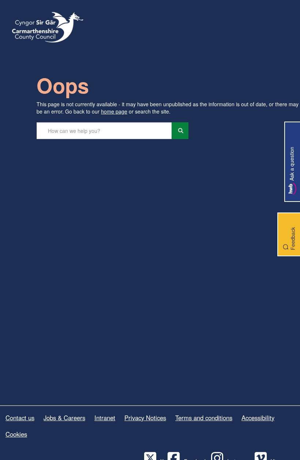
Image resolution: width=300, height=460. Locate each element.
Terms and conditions (203, 417)
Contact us (19, 417)
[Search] (180, 130)
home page (114, 111)
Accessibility (257, 417)
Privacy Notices (145, 417)
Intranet (104, 417)
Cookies (16, 434)
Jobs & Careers (64, 417)
